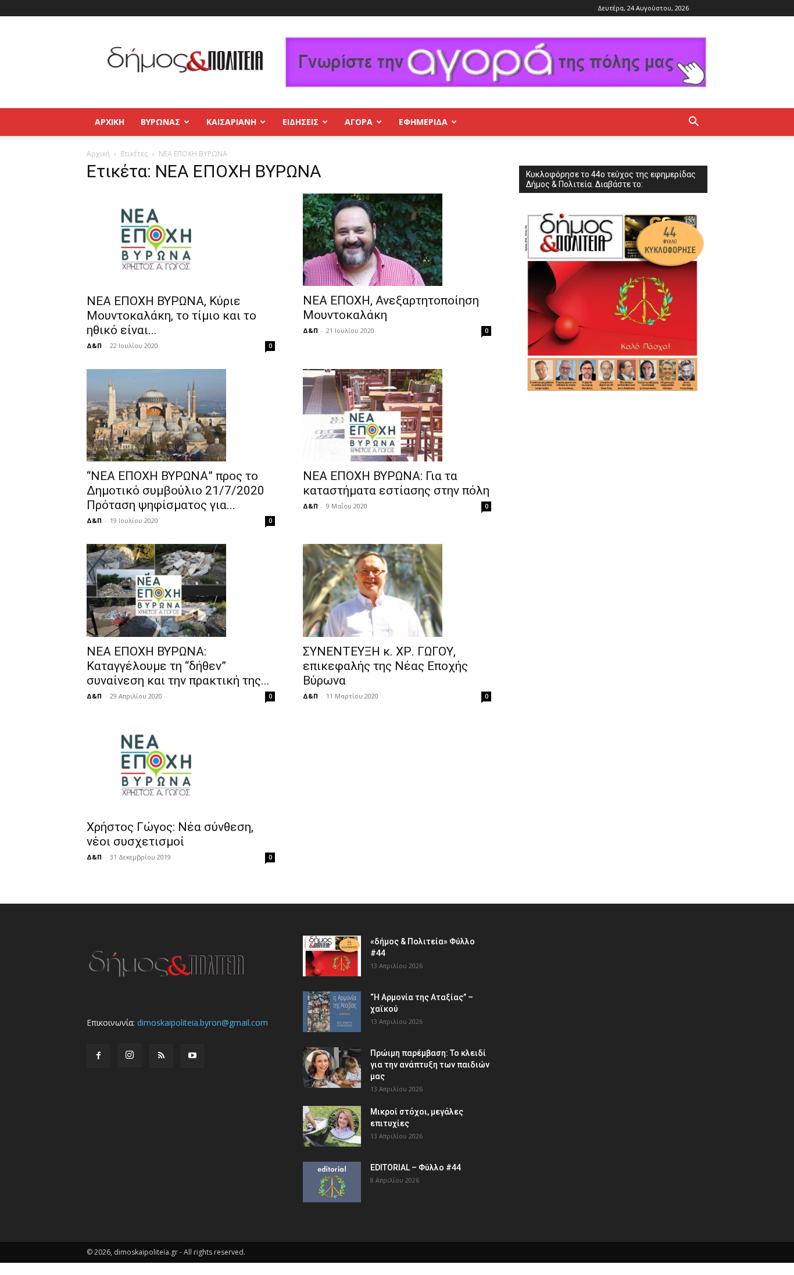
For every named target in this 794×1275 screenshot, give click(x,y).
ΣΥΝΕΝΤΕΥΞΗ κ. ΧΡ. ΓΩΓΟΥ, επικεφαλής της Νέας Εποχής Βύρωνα (385, 665)
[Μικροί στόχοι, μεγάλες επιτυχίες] (332, 1126)
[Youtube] (192, 1056)
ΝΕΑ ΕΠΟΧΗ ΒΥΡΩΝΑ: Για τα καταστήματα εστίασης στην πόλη (396, 483)
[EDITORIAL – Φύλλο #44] (332, 1182)
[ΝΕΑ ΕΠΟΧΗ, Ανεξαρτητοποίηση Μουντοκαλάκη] (397, 240)
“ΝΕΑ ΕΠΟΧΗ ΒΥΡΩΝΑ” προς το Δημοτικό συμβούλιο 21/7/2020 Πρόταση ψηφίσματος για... (175, 490)
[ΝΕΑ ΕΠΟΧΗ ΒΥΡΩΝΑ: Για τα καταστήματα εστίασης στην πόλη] (397, 415)
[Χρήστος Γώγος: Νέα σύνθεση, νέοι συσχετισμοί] (181, 765)
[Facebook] (98, 1056)
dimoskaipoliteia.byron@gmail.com (202, 1022)
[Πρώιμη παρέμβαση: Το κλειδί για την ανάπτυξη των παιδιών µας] (332, 1067)
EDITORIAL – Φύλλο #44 (415, 1167)
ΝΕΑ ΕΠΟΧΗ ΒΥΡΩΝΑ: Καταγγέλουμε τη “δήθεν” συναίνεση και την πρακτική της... (178, 665)
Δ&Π (94, 345)
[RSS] (161, 1056)
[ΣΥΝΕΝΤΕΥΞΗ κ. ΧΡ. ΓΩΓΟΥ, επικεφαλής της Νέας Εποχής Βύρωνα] (397, 590)
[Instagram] (129, 1055)
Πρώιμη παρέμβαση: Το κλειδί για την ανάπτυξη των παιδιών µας (429, 1064)
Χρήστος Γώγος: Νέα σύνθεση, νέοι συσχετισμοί (170, 834)
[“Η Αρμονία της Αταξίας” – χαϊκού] (332, 1011)
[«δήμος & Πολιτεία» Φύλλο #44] (332, 956)
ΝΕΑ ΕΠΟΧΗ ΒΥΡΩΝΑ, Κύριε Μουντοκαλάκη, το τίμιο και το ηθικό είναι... (171, 315)
